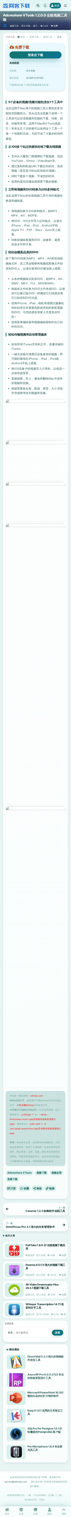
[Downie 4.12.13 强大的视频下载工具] (14, 1270)
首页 (22, 36)
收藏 (26, 1188)
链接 (51, 1188)
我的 (49, 1513)
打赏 (13, 1188)
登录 (56, 5)
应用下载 (34, 36)
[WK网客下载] (5, 26)
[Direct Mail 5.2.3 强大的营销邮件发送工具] (16, 1362)
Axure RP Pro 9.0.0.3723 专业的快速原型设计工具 (45, 1376)
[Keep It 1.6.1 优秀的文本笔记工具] (16, 1416)
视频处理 (56, 1172)
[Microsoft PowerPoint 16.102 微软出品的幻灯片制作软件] (16, 1398)
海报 (39, 1188)
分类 (21, 1513)
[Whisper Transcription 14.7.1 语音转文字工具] (14, 1310)
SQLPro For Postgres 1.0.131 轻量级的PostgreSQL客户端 (44, 1430)
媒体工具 (14, 26)
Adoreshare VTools (19, 1172)
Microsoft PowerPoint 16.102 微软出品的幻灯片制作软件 (45, 1394)
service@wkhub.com (16, 1481)
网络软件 (30, 1255)
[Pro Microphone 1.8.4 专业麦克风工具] (16, 1452)
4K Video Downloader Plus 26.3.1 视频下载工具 (42, 1286)
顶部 (64, 1513)
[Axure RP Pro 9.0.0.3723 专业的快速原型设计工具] (16, 1380)
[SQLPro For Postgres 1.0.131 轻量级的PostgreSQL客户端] (16, 1434)
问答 (35, 1513)
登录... (11, 1332)
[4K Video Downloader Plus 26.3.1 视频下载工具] (14, 1290)
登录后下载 (35, 55)
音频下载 (12, 1179)
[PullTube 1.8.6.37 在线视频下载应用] (14, 1251)
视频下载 (42, 1172)
